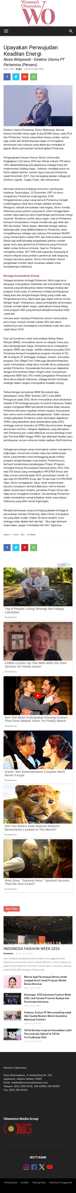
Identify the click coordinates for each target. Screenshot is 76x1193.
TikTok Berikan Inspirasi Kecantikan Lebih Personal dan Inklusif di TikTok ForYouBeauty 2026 (48, 1034)
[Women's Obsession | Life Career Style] (38, 13)
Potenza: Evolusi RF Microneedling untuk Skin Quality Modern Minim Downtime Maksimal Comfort (47, 1016)
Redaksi (25, 1182)
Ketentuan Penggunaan (60, 1182)
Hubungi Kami (39, 1182)
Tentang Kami (10, 1182)
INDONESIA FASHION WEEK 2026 (32, 949)
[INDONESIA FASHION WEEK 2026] (38, 935)
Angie (19, 69)
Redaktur (8, 953)
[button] (71, 31)
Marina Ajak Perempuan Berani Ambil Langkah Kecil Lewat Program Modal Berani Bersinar (45, 980)
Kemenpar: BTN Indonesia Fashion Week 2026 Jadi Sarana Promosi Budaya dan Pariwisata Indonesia (47, 998)
